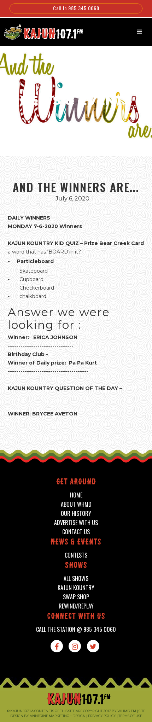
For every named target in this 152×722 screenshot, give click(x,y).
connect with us (76, 617)
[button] (139, 31)
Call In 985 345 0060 (76, 8)
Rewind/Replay (76, 606)
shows (76, 566)
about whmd (76, 504)
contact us (76, 532)
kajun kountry (76, 588)
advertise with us (76, 522)
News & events (76, 542)
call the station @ (76, 629)
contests (76, 555)
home (76, 495)
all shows (76, 578)
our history (76, 513)
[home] (40, 31)
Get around (76, 482)
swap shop (76, 597)
